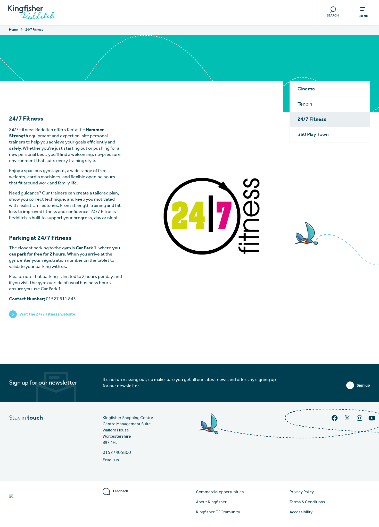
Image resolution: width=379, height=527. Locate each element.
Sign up (363, 386)
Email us (111, 460)
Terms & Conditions (307, 502)
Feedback (120, 491)
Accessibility (301, 512)
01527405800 (117, 452)
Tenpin (305, 104)
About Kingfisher (211, 502)
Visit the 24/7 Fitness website (47, 314)
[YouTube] (372, 419)
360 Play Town (313, 134)
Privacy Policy (302, 492)
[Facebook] (335, 419)
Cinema (306, 89)
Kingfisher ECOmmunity (218, 512)
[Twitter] (348, 420)
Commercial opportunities (220, 492)
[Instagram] (360, 419)
